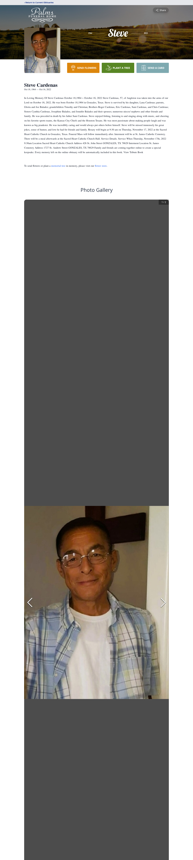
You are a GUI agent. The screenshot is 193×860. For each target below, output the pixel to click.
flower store (101, 165)
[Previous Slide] (29, 602)
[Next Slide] (163, 602)
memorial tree (58, 165)
